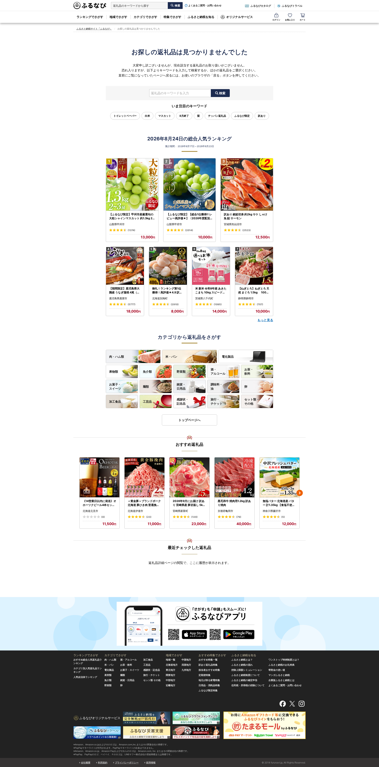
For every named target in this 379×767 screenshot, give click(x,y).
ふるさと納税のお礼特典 (281, 664)
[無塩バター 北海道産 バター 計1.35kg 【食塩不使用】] (279, 477)
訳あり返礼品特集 (208, 664)
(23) (148, 516)
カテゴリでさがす (145, 17)
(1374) (131, 230)
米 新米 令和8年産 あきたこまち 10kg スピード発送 (210, 290)
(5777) (131, 304)
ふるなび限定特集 (208, 690)
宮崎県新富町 (180, 510)
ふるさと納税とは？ (242, 659)
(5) (283, 516)
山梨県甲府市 (174, 224)
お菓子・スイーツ (115, 386)
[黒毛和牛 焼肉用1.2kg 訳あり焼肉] (234, 477)
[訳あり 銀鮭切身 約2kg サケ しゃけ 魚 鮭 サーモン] (247, 184)
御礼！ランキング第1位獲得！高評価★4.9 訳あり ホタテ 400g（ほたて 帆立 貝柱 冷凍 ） (167, 290)
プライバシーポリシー (127, 762)
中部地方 (170, 680)
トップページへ (189, 420)
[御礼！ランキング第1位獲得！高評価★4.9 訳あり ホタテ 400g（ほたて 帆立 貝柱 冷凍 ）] (168, 266)
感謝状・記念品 (183, 401)
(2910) (175, 304)
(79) (238, 516)
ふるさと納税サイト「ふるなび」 (94, 28)
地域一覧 (170, 659)
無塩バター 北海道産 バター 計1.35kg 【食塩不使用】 (279, 503)
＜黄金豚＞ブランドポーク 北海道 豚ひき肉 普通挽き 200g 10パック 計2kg (144, 503)
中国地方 (186, 659)
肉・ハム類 (116, 356)
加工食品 (115, 401)
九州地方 (186, 669)
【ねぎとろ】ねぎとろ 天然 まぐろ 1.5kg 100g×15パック (253, 290)
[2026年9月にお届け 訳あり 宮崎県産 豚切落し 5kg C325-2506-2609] (189, 477)
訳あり (262, 115)
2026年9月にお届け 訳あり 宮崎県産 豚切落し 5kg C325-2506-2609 (189, 503)
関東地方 (170, 675)
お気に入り (290, 20)
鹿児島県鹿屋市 (118, 298)
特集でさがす (172, 17)
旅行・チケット (216, 401)
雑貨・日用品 (181, 386)
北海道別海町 (160, 298)
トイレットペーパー (125, 115)
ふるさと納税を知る (201, 17)
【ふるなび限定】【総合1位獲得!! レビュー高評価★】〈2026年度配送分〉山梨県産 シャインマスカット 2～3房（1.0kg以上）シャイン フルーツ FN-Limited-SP (189, 216)
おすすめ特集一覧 (208, 659)
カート (303, 20)
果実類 (108, 675)
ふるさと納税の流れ (242, 664)
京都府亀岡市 (225, 510)
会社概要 (85, 762)
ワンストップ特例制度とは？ (283, 659)
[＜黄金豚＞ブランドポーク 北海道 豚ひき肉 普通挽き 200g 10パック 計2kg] (144, 477)
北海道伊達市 (135, 510)
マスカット (164, 115)
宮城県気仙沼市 (233, 224)
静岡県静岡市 (246, 298)
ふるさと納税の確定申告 (244, 680)
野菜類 (181, 371)
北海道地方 (172, 664)
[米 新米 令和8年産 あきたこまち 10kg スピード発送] (211, 266)
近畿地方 (170, 685)
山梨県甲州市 (117, 224)
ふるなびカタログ (260, 5)
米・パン (171, 356)
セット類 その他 (151, 680)
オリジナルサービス (239, 17)
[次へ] (299, 493)
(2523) (246, 230)
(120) (194, 516)
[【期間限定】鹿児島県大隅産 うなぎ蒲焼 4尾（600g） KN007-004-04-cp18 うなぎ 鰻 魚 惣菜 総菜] (125, 266)
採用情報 (151, 762)
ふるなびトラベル (292, 5)
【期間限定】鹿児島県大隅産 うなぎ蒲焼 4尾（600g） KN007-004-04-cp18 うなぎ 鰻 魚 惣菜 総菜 (125, 290)
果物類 (113, 371)
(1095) (218, 304)
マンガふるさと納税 (279, 675)
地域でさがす (118, 17)
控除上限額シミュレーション (246, 669)
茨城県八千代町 (204, 298)
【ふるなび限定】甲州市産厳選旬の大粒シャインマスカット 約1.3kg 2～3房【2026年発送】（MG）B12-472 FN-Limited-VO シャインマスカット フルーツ (131, 216)
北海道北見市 (90, 510)
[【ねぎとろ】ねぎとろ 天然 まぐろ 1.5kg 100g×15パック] (254, 266)
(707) (260, 304)
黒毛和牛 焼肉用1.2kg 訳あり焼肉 (234, 503)
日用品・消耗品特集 (209, 685)
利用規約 (102, 762)
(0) (103, 516)
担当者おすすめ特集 (209, 669)
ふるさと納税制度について (245, 675)
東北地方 (170, 669)
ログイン (276, 20)
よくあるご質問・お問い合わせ (204, 5)
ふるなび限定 (242, 115)
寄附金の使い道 (276, 669)
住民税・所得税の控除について (248, 685)
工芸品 (147, 401)
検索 (222, 93)
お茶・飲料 (248, 371)
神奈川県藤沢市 (272, 510)
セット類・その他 (251, 401)
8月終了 (184, 115)
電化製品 (228, 356)
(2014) (189, 230)
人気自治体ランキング (85, 677)
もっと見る (265, 320)
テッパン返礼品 (217, 115)
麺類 (146, 386)
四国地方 (186, 664)
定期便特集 (204, 675)
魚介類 (147, 371)
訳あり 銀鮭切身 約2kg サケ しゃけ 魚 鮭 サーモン (245, 216)
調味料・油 (216, 386)
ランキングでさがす (90, 17)
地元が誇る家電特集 (209, 680)
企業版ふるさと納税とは (281, 680)
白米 (147, 115)
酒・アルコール (218, 371)
